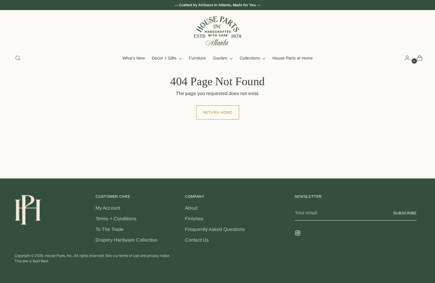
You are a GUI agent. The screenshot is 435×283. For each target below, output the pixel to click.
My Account (108, 207)
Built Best (40, 261)
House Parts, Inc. (58, 256)
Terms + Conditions (116, 218)
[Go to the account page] (405, 58)
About (191, 207)
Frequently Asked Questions (215, 229)
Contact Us (197, 239)
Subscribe (404, 213)
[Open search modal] (18, 58)
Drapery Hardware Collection (126, 239)
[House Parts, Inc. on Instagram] (298, 234)
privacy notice (158, 256)
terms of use (129, 256)
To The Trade (110, 229)
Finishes (194, 218)
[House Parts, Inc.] (217, 31)
